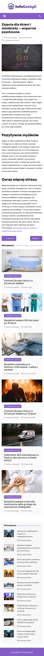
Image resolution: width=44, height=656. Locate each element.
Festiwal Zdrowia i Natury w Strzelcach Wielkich (18, 282)
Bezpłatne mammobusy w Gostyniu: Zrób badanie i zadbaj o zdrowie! (21, 367)
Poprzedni (10, 238)
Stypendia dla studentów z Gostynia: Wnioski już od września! (27, 608)
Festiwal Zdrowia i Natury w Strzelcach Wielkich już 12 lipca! (20, 412)
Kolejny (35, 238)
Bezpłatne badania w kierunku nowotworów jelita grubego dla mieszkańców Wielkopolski (20, 504)
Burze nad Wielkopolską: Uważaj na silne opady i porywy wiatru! (26, 634)
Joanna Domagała (10, 37)
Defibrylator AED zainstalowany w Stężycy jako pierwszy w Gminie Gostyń (21, 458)
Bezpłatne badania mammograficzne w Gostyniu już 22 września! (28, 548)
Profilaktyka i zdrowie (11, 40)
